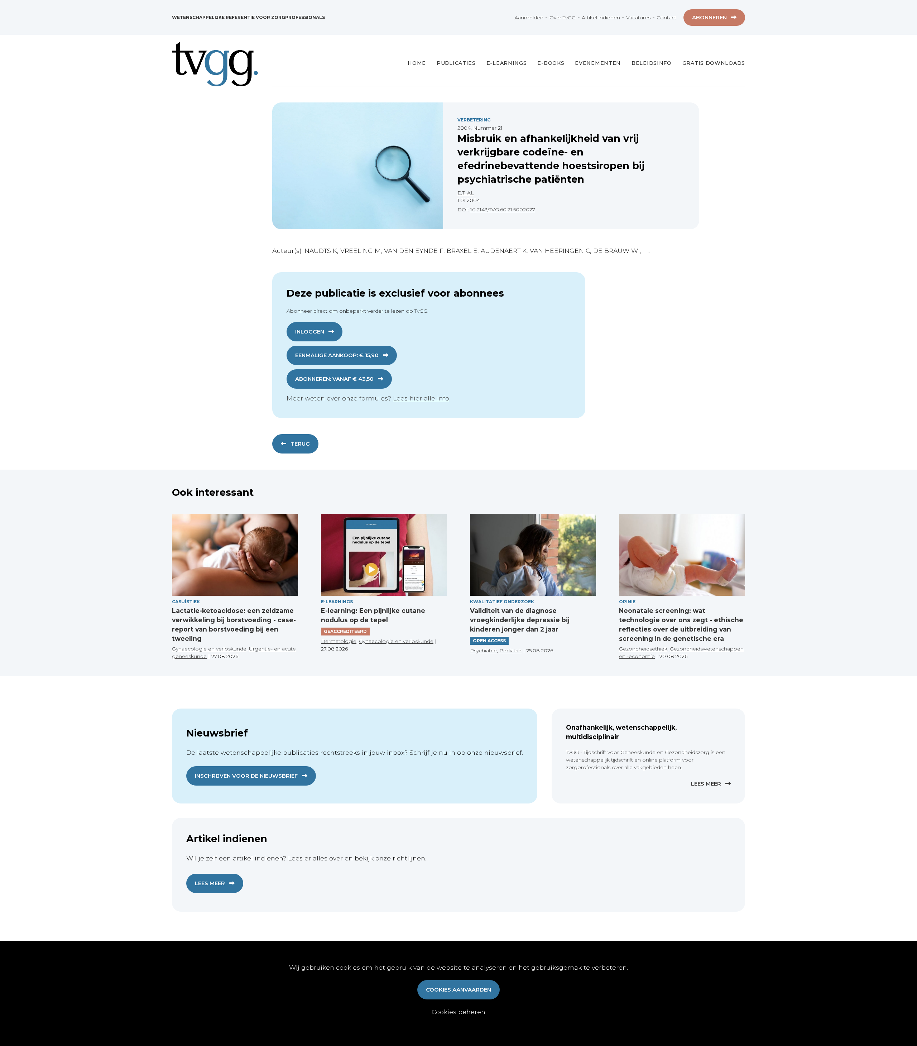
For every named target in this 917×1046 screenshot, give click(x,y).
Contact (666, 17)
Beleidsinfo (652, 63)
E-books (550, 63)
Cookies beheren (458, 1012)
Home (417, 63)
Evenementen (598, 63)
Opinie (627, 601)
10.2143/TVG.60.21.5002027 (502, 209)
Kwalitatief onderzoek (502, 601)
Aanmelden (528, 17)
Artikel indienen (601, 17)
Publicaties (456, 63)
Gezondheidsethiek (643, 649)
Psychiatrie (483, 650)
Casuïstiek (186, 601)
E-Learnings (506, 63)
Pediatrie (510, 650)
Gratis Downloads (713, 63)
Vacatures (638, 17)
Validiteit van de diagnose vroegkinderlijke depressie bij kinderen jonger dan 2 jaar (520, 620)
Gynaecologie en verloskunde (209, 649)
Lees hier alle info (421, 398)
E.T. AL (465, 192)
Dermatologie (338, 641)
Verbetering (474, 120)
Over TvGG (562, 17)
